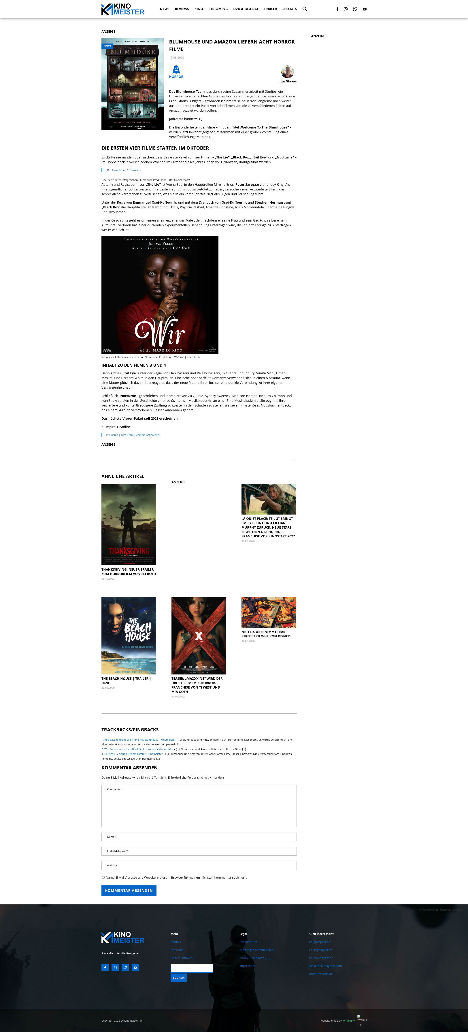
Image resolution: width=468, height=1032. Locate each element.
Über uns (177, 950)
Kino (199, 9)
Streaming (218, 9)
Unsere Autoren (182, 958)
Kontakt (176, 942)
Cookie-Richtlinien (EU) (255, 958)
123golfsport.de (319, 942)
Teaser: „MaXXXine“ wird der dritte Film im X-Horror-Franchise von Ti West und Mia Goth (197, 685)
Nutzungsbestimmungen (256, 950)
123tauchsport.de (321, 958)
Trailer (270, 9)
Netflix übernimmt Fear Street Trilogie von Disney (265, 634)
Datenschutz (248, 942)
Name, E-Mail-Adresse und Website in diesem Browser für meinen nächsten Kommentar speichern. (176, 877)
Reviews (182, 9)
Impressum (247, 966)
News (164, 9)
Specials (289, 9)
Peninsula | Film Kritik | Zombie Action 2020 (133, 435)
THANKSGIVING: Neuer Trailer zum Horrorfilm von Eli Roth (128, 571)
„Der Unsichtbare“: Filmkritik (123, 170)
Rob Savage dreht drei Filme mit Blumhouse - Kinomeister (140, 739)
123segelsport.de (320, 950)
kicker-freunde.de (321, 974)
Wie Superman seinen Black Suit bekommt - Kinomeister (138, 749)
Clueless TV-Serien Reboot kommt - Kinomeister (133, 754)
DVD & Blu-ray (245, 9)
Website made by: (337, 1020)
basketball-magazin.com (325, 966)
